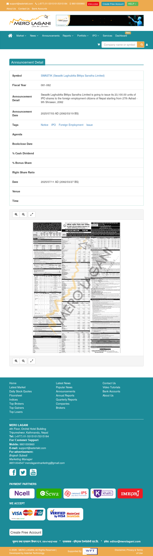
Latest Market (17, 387)
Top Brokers (16, 403)
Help (131, 4)
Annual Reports (65, 395)
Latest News (63, 383)
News (33, 35)
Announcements (51, 35)
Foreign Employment (71, 125)
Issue (89, 125)
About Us (11, 8)
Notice (44, 125)
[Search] (140, 44)
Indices (13, 399)
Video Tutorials (111, 387)
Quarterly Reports (66, 399)
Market (20, 35)
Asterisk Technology (34, 553)
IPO (94, 35)
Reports (67, 35)
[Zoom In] (16, 214)
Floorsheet (15, 395)
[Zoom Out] (23, 214)
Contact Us (23, 8)
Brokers (60, 407)
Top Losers (16, 412)
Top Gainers (16, 407)
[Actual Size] (31, 214)
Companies (62, 403)
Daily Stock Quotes (20, 391)
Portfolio (82, 35)
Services (107, 35)
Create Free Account (113, 3)
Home (12, 383)
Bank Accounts (39, 8)
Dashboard (121, 34)
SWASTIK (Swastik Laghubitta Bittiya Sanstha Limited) (73, 75)
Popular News (64, 387)
